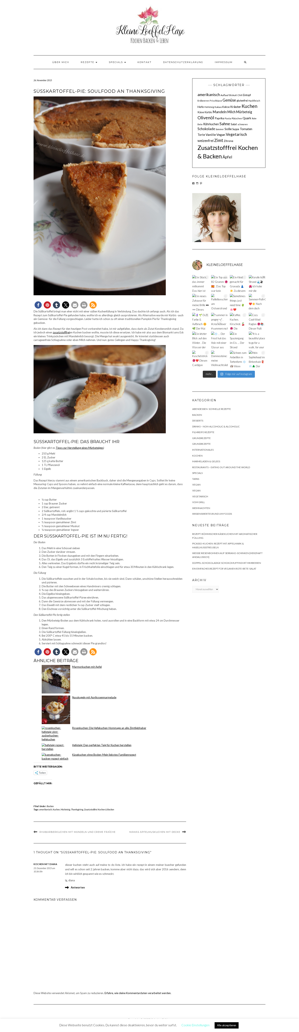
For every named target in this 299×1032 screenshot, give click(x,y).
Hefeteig (209, 107)
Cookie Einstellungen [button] (195, 1025)
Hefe (201, 106)
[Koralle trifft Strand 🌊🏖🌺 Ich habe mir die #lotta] (257, 283)
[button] (38, 305)
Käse (201, 112)
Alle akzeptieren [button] (226, 1025)
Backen (50, 806)
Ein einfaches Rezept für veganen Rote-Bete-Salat (224, 568)
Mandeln (220, 112)
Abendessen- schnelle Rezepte (211, 408)
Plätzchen (237, 118)
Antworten (78, 887)
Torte (201, 134)
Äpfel (227, 157)
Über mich (60, 62)
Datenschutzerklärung (183, 62)
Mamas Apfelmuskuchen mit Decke (154, 832)
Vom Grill (198, 502)
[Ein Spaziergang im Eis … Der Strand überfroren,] (238, 340)
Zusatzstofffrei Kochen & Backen (99, 809)
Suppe (235, 129)
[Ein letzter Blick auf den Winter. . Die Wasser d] (200, 340)
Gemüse (229, 100)
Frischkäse (216, 100)
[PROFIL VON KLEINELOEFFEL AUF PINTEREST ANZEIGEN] (201, 183)
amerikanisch (45, 809)
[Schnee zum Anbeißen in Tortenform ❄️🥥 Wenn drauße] (238, 359)
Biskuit (233, 95)
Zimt (218, 140)
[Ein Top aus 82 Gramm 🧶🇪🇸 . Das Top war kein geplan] (219, 283)
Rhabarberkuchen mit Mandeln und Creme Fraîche (77, 832)
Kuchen (56, 809)
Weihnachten (201, 508)
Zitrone (228, 141)
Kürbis (208, 112)
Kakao (218, 106)
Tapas (195, 478)
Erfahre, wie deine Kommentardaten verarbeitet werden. (138, 993)
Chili (239, 95)
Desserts (197, 420)
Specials (116, 62)
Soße (228, 129)
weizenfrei (206, 141)
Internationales (203, 449)
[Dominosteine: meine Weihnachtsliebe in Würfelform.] (219, 359)
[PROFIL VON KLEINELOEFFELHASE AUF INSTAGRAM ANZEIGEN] (197, 183)
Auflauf (224, 95)
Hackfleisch (254, 100)
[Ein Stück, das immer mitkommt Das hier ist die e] (200, 283)
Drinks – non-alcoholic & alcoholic (216, 426)
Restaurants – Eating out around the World (221, 467)
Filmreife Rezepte (203, 432)
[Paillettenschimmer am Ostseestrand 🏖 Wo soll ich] (219, 302)
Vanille (211, 134)
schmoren (243, 124)
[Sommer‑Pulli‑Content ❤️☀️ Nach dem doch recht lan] (257, 302)
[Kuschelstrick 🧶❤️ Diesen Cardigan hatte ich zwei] (200, 359)
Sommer (220, 129)
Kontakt (144, 62)
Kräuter (235, 106)
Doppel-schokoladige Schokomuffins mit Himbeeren (226, 562)
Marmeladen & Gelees (206, 461)
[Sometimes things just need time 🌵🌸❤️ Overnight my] (238, 302)
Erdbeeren (203, 100)
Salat (234, 124)
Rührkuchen (211, 124)
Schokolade (206, 129)
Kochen (197, 455)
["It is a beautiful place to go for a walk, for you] (257, 340)
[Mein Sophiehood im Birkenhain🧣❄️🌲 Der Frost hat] (257, 359)
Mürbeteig (65, 809)
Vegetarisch (236, 134)
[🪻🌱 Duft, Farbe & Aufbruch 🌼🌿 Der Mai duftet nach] (200, 321)
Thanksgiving (77, 809)
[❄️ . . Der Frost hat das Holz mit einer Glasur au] (219, 340)
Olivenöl (206, 117)
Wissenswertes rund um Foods (212, 513)
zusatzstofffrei (61, 332)
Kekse (226, 106)
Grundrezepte (201, 438)
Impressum (223, 62)
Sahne (224, 123)
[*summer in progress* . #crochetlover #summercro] (219, 321)
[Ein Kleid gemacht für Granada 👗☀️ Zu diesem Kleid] (238, 283)
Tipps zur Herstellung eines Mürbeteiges (79, 447)
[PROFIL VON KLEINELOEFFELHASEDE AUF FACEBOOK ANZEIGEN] (193, 183)
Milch (231, 112)
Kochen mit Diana (45, 864)
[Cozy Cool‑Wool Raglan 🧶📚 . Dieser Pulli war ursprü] (257, 321)
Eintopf (247, 95)
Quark (247, 118)
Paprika (219, 118)
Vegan (220, 134)
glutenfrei (242, 100)
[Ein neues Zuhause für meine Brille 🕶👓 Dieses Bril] (200, 302)
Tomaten (246, 129)
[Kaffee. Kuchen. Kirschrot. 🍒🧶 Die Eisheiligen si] (238, 321)
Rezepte (88, 62)
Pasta (228, 118)
